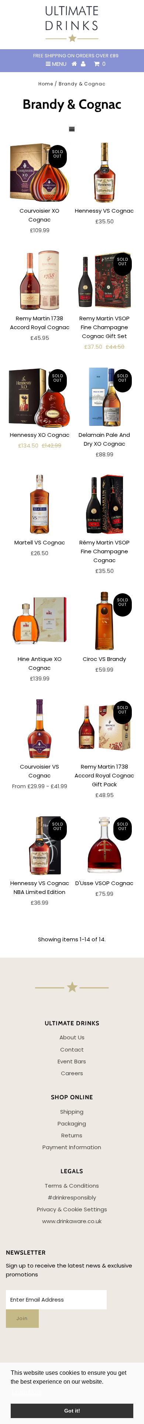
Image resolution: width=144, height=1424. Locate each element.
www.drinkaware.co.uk (72, 1221)
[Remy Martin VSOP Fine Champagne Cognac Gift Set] (104, 280)
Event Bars (72, 1061)
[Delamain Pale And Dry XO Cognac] (104, 396)
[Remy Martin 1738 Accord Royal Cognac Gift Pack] (104, 728)
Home (45, 84)
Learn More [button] (27, 1391)
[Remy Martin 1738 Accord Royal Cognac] (39, 280)
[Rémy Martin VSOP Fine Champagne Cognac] (104, 504)
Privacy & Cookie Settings (72, 1209)
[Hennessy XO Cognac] (39, 396)
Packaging (72, 1123)
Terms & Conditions (72, 1186)
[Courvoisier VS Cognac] (39, 728)
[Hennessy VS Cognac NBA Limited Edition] (39, 845)
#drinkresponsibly (72, 1197)
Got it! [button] (72, 1411)
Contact (72, 1049)
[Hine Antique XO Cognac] (39, 621)
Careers (72, 1073)
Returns (71, 1135)
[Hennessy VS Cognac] (104, 172)
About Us (72, 1037)
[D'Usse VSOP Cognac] (104, 845)
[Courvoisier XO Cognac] (39, 172)
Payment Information (71, 1147)
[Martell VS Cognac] (39, 504)
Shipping (71, 1112)
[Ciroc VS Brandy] (104, 621)
